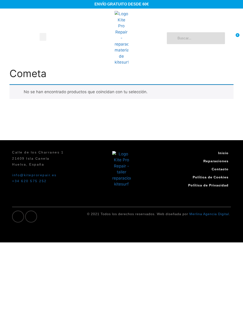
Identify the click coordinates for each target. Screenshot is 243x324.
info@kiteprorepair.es (34, 175)
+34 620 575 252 (29, 181)
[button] (43, 37)
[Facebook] (18, 216)
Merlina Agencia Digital (209, 214)
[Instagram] (31, 216)
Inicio (223, 153)
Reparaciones (216, 161)
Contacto (220, 169)
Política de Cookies (211, 177)
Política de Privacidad (208, 185)
